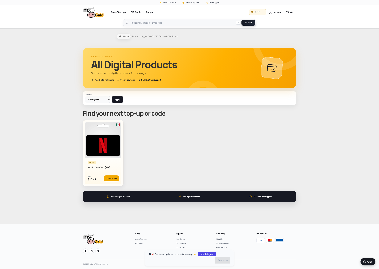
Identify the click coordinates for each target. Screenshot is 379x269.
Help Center (180, 239)
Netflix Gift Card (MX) (99, 167)
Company (220, 233)
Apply (117, 99)
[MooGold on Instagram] (91, 250)
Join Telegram (207, 254)
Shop (137, 233)
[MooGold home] (93, 12)
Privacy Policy (221, 247)
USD (257, 12)
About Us (219, 239)
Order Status (181, 243)
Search (248, 22)
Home (126, 36)
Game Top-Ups (118, 12)
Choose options (111, 178)
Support (150, 12)
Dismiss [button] (224, 260)
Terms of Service (222, 243)
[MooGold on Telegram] (97, 250)
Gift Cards (136, 12)
